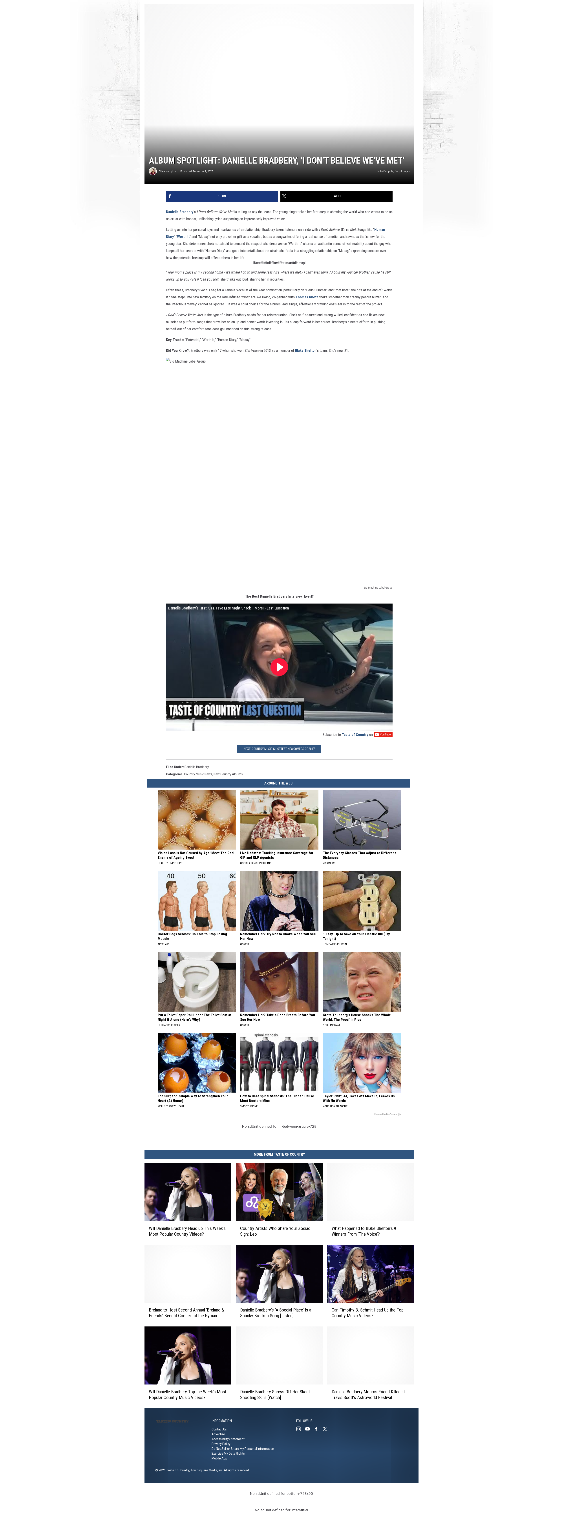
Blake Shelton (305, 350)
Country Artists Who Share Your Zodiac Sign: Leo (275, 1231)
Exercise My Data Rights (228, 1453)
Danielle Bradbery (180, 212)
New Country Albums (228, 774)
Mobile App (219, 1458)
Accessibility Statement (228, 1439)
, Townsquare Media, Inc (206, 1470)
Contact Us (219, 1429)
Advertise (218, 1434)
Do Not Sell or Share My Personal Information (243, 1448)
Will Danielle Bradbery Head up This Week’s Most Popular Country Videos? (187, 1231)
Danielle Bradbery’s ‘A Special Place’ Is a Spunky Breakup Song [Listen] (275, 1312)
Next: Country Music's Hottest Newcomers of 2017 (279, 749)
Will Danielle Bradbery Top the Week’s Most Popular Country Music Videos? (187, 1394)
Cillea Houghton (168, 171)
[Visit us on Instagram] (300, 1429)
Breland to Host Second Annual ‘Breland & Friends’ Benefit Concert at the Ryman (186, 1312)
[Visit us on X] (326, 1429)
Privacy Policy (221, 1444)
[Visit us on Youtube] (309, 1429)
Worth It (183, 236)
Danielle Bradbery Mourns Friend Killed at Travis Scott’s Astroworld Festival (368, 1394)
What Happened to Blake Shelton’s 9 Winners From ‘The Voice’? (364, 1231)
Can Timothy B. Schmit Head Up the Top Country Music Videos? (368, 1312)
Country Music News (198, 774)
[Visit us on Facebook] (318, 1429)
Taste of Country (355, 734)
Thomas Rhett (307, 297)
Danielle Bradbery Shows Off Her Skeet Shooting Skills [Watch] (275, 1394)
